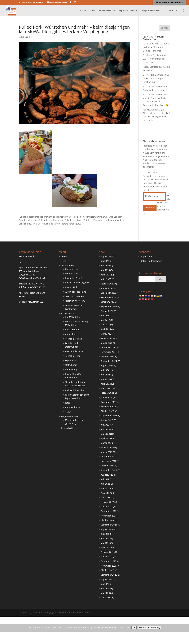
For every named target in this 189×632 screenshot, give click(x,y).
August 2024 (107, 365)
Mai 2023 (105, 433)
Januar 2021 (107, 556)
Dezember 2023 (108, 402)
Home (83, 10)
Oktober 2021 (107, 520)
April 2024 (106, 383)
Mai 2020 (105, 593)
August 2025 (107, 311)
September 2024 (109, 361)
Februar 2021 (107, 552)
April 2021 (106, 547)
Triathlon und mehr (75, 296)
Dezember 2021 (108, 511)
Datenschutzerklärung (152, 261)
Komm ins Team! (73, 278)
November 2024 (108, 351)
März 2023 (106, 442)
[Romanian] (145, 299)
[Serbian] (148, 299)
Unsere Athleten (73, 287)
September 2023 (109, 415)
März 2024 (106, 388)
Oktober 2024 (107, 356)
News (92, 10)
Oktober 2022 (107, 465)
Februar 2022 (107, 502)
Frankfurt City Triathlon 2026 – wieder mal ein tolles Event (154, 59)
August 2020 (107, 579)
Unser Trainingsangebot (77, 282)
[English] (151, 296)
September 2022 (109, 470)
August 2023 (107, 420)
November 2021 (108, 515)
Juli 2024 (105, 370)
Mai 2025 (105, 324)
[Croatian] (145, 296)
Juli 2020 (105, 584)
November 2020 (108, 565)
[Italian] (140, 299)
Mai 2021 (105, 543)
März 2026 (106, 279)
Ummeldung (71, 369)
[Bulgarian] (142, 296)
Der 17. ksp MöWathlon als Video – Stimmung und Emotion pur (156, 78)
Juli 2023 (105, 424)
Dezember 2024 (108, 347)
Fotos (67, 402)
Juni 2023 (105, 429)
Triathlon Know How (75, 300)
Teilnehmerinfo (72, 355)
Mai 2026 (105, 270)
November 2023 (108, 406)
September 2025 (109, 306)
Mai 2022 (105, 488)
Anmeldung (71, 334)
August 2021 (107, 529)
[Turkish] (151, 299)
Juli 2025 (105, 315)
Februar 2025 (107, 338)
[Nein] (185, 627)
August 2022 (107, 474)
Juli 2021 (105, 533)
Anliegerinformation (75, 390)
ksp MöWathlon (72, 317)
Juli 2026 (105, 261)
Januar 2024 (107, 397)
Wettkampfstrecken (74, 351)
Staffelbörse (71, 364)
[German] (157, 296)
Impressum (146, 256)
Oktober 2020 (107, 570)
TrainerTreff (172, 10)
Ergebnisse (70, 360)
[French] (154, 296)
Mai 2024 (105, 379)
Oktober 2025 (107, 301)
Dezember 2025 (108, 292)
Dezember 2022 (108, 456)
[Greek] (160, 296)
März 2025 (106, 333)
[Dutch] (148, 296)
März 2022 (106, 497)
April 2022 (106, 493)
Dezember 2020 (108, 561)
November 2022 (108, 461)
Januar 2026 (107, 288)
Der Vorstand (71, 273)
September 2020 (109, 574)
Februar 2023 (107, 447)
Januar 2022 (107, 506)
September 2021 (109, 524)
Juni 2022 (105, 483)
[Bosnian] (140, 296)
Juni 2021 (105, 538)
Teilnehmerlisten (73, 338)
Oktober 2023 (107, 411)
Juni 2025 (105, 320)
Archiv (68, 411)
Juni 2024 (105, 374)
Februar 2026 (107, 283)
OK (134, 627)
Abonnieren (149, 208)
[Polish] (142, 299)
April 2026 (106, 274)
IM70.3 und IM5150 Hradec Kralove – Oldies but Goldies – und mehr (156, 47)
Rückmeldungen (73, 407)
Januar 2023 (107, 452)
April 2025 (106, 329)
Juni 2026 (105, 265)
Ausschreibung (72, 329)
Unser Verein (71, 269)
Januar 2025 (107, 342)
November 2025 (108, 297)
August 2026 (107, 256)
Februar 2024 (107, 392)
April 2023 (106, 438)
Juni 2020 (105, 588)
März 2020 (106, 597)
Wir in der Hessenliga (75, 291)
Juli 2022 (105, 479)
